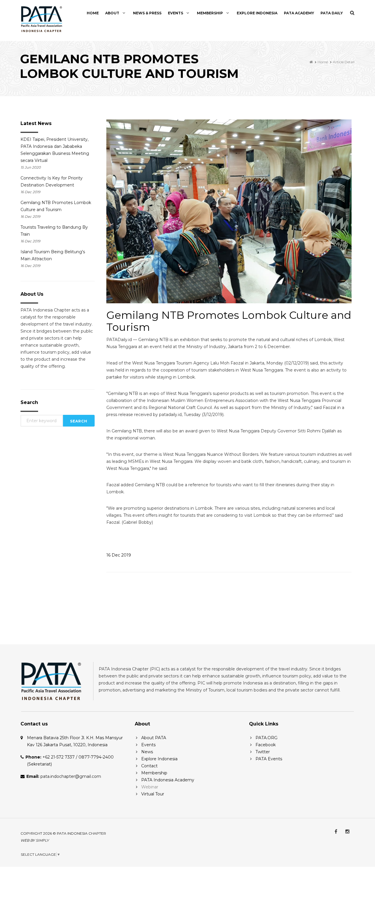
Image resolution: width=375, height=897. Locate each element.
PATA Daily (332, 13)
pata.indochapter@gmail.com (70, 776)
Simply (42, 840)
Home (93, 13)
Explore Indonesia (257, 13)
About (112, 13)
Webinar (149, 787)
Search (78, 421)
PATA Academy (299, 13)
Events (176, 13)
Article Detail (343, 62)
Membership (210, 13)
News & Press (147, 13)
